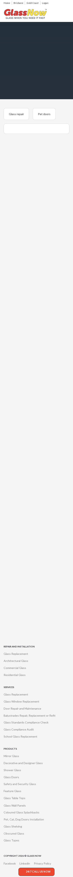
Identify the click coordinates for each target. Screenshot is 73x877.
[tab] (16, 114)
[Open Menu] (67, 14)
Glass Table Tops (14, 798)
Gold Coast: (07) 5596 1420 (29, 529)
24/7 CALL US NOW (38, 871)
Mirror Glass (11, 756)
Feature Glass (12, 791)
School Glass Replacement (20, 736)
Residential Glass (15, 675)
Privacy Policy (42, 863)
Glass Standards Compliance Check (26, 722)
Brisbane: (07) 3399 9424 (27, 522)
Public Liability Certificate (28, 628)
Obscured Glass (14, 833)
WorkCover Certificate (26, 621)
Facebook (10, 863)
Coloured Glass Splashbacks (21, 812)
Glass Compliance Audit (19, 729)
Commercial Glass (15, 668)
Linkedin (24, 863)
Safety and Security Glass (20, 784)
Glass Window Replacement (21, 701)
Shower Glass (12, 770)
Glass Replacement (16, 653)
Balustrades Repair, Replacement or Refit (30, 715)
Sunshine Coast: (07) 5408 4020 (32, 536)
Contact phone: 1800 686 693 (31, 503)
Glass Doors (11, 777)
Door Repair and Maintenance (22, 708)
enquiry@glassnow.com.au (28, 556)
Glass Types (11, 840)
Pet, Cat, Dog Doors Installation (24, 819)
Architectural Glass (16, 660)
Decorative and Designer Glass (23, 763)
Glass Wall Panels (15, 805)
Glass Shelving (13, 826)
